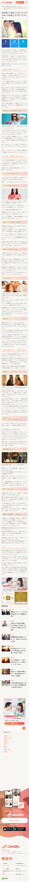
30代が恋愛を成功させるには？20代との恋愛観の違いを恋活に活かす (19, 685)
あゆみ (4, 874)
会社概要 (5, 863)
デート (6, 745)
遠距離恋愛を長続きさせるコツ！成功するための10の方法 (19, 639)
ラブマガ (6, 2)
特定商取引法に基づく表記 (8, 871)
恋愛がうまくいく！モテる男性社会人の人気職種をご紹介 (19, 614)
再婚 (6, 752)
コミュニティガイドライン (21, 866)
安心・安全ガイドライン (21, 871)
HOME (3, 6)
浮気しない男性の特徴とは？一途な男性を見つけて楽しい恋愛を (18, 673)
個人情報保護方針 (19, 863)
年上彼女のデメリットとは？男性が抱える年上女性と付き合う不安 (18, 650)
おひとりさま (8, 738)
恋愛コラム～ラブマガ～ (11, 6)
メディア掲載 (6, 868)
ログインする (13, 824)
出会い (6, 740)
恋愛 (19, 6)
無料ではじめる (20, 2)
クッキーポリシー (7, 865)
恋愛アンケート (9, 736)
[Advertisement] (14, 769)
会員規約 (18, 868)
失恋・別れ (7, 749)
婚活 (6, 747)
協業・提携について (20, 874)
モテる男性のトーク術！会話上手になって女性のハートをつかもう (18, 662)
